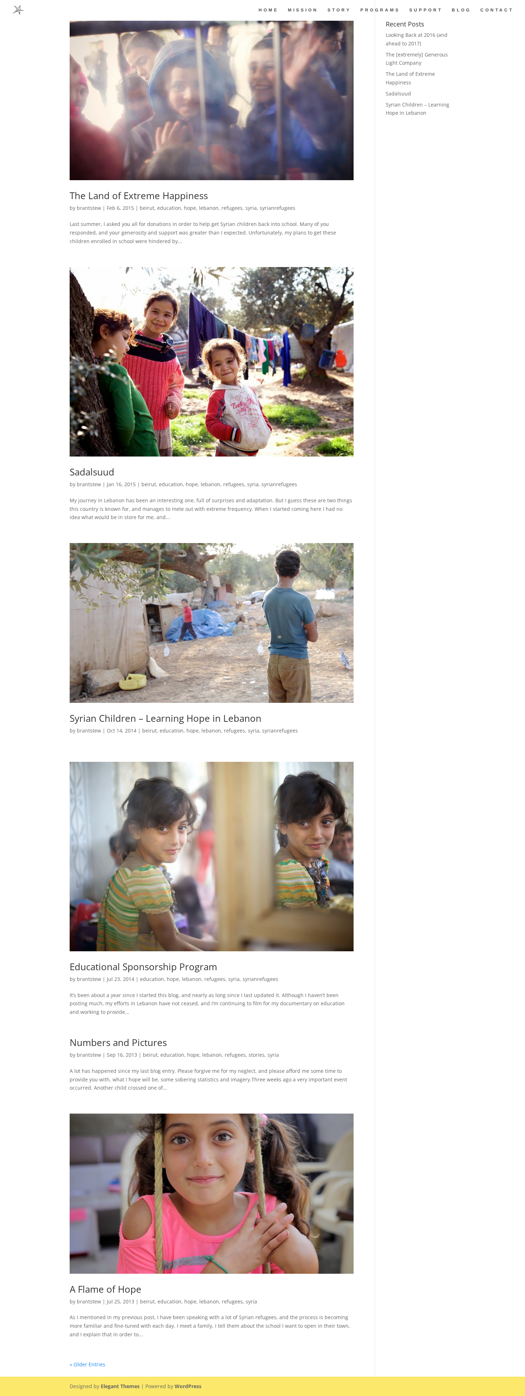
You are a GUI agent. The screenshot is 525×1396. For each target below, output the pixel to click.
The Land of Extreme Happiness (139, 195)
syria (251, 207)
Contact (497, 10)
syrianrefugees (277, 207)
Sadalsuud (92, 471)
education (169, 207)
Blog (461, 10)
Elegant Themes (120, 1386)
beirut (147, 207)
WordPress (188, 1386)
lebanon (209, 207)
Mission (303, 10)
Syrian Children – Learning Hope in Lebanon (165, 718)
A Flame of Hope (105, 1289)
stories (257, 1054)
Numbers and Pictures (118, 1042)
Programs (380, 10)
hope (190, 207)
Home (269, 10)
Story (339, 10)
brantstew (89, 207)
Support (425, 10)
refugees (231, 207)
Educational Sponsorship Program (143, 966)
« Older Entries (87, 1364)
